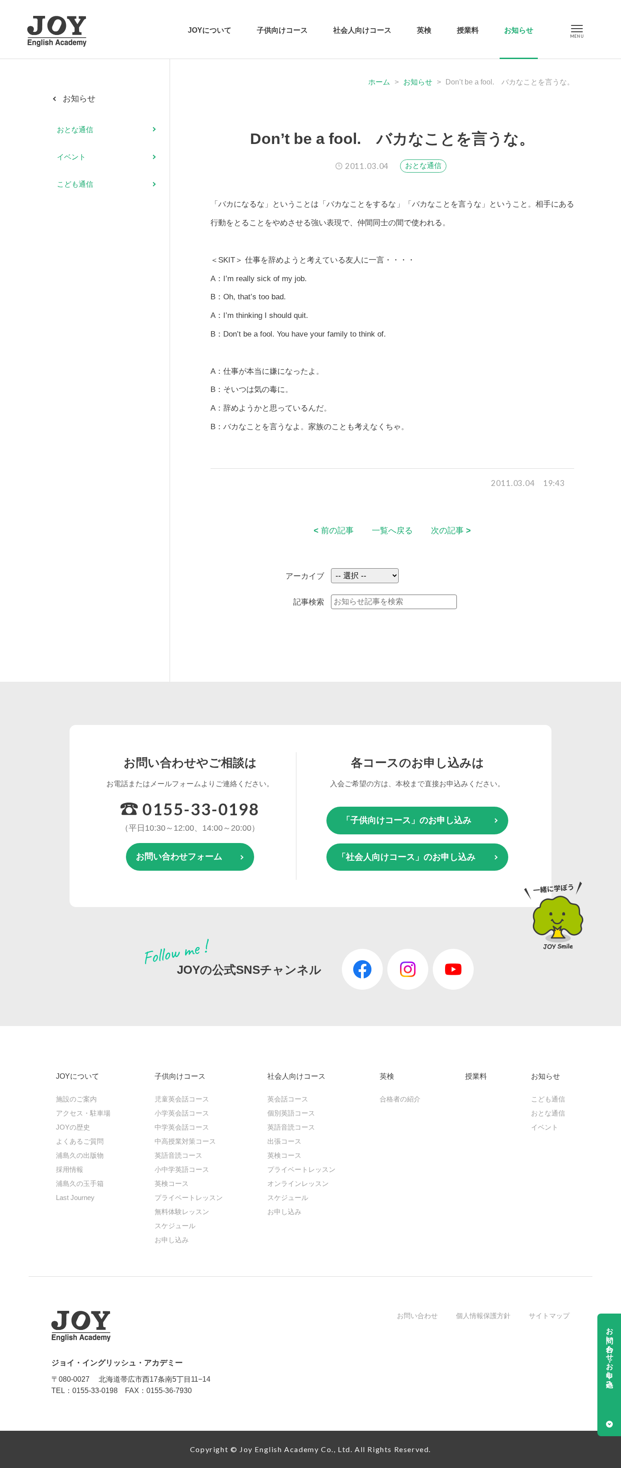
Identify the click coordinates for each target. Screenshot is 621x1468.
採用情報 (69, 1169)
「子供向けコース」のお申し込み (406, 820)
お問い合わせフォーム (179, 856)
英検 (424, 30)
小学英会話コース (182, 1113)
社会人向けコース (362, 30)
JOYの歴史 (73, 1127)
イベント (71, 157)
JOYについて (209, 30)
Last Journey (75, 1197)
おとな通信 (423, 165)
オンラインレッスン (298, 1183)
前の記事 (334, 530)
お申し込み (172, 1240)
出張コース (284, 1141)
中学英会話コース (182, 1127)
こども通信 (75, 184)
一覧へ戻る (392, 530)
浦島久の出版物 (80, 1155)
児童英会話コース (182, 1099)
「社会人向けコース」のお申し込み (406, 857)
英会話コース (287, 1099)
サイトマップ (549, 1315)
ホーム (379, 82)
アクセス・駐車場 (83, 1113)
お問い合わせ (417, 1315)
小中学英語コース (182, 1169)
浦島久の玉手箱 (80, 1183)
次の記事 (451, 530)
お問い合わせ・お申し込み (610, 1353)
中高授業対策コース (185, 1141)
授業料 (468, 30)
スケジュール (175, 1226)
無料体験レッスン (182, 1211)
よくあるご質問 (80, 1141)
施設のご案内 (76, 1099)
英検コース (172, 1183)
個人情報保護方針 (483, 1315)
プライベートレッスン (189, 1197)
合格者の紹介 (400, 1099)
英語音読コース (178, 1155)
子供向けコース (282, 30)
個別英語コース (291, 1113)
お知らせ (518, 30)
